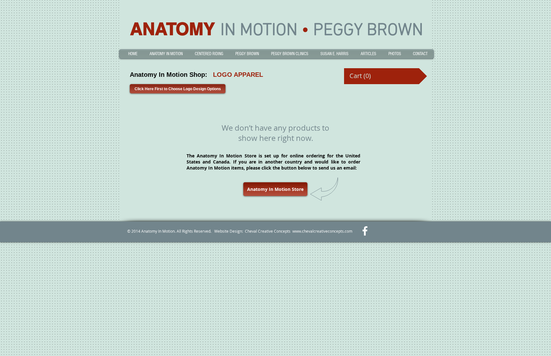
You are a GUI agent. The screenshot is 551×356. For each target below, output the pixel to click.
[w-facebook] (365, 231)
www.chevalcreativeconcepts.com (322, 231)
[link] (360, 76)
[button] (166, 54)
